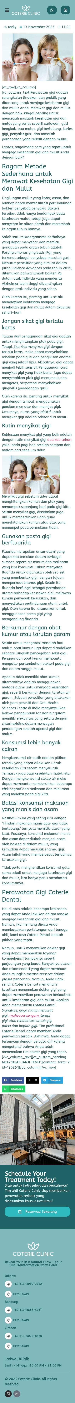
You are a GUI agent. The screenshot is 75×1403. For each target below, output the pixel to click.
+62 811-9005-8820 (27, 1336)
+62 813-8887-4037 (27, 1310)
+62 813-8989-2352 (27, 1284)
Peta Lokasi (21, 1294)
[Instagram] (8, 1393)
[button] (13, 1080)
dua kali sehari (59, 440)
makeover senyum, (25, 1015)
